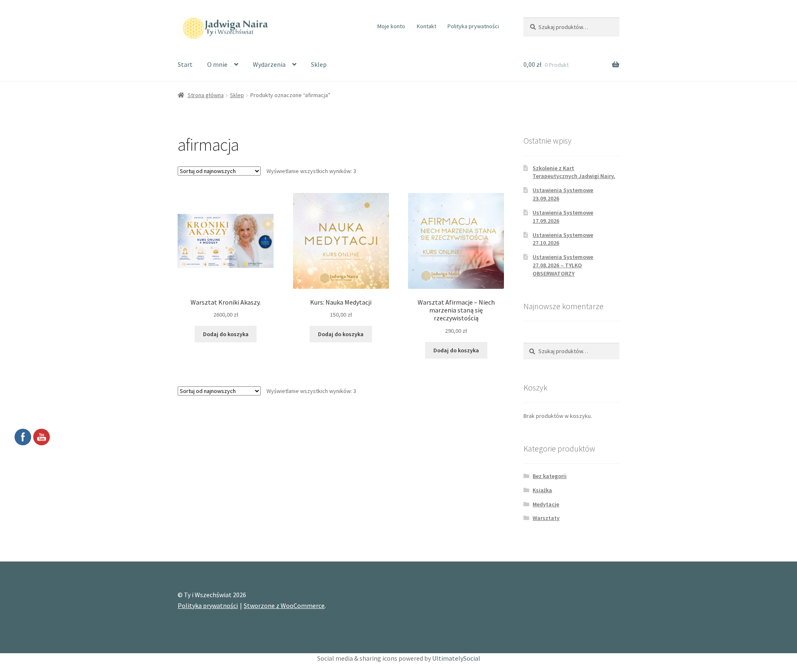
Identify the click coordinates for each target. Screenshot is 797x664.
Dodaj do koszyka (226, 334)
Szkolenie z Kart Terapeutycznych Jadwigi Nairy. (574, 172)
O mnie (217, 64)
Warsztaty (546, 518)
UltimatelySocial (456, 658)
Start (185, 64)
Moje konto (391, 26)
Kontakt (426, 26)
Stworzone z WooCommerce (284, 605)
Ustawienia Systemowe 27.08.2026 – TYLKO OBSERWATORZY (563, 265)
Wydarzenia (269, 64)
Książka (542, 490)
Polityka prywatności (473, 26)
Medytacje (546, 504)
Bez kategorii (550, 476)
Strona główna (206, 95)
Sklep (319, 64)
